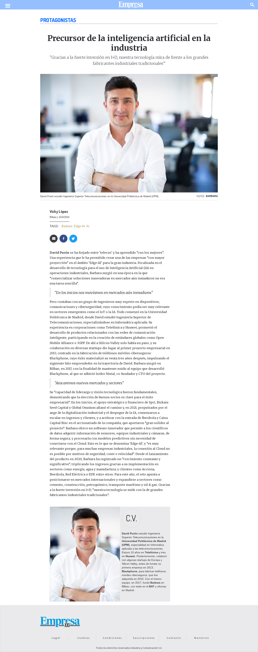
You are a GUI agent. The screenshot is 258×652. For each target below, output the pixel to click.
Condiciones (112, 638)
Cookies (83, 638)
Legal (56, 638)
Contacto (174, 638)
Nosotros (201, 638)
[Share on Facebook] (63, 239)
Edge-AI (79, 226)
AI (87, 226)
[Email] (54, 239)
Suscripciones (144, 638)
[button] (8, 6)
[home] (131, 6)
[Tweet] (73, 239)
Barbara (67, 226)
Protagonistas (58, 20)
